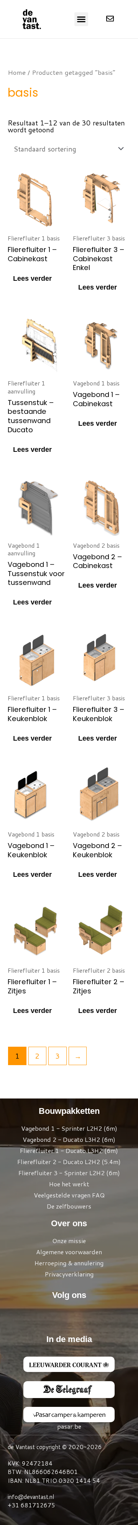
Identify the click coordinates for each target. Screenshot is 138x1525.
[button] (81, 19)
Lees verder (32, 278)
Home (17, 72)
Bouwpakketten (69, 1111)
